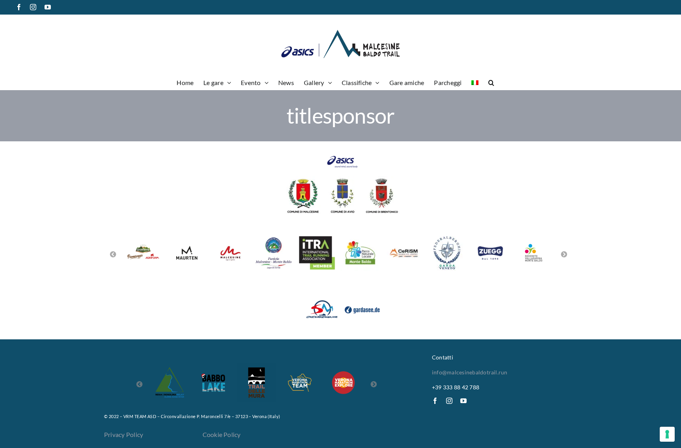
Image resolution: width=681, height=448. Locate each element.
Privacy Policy (123, 434)
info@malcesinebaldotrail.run (470, 372)
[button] (491, 82)
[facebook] (435, 401)
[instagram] (449, 401)
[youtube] (463, 401)
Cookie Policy (222, 434)
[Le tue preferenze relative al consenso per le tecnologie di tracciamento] (667, 434)
